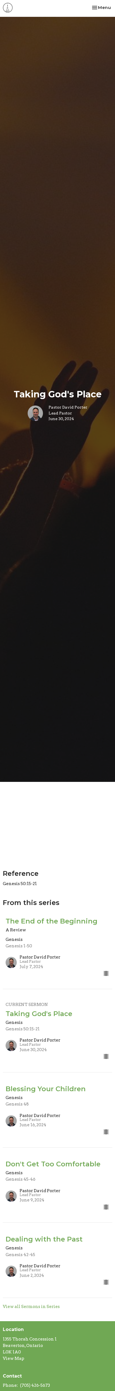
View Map (13, 1358)
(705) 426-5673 (35, 1385)
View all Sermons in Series (31, 1306)
